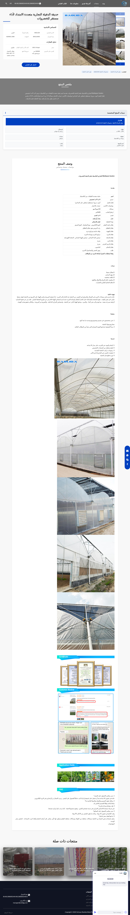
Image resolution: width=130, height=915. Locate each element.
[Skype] (127, 459)
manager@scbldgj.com (20, 903)
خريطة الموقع (8, 912)
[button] (120, 63)
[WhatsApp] (127, 455)
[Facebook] (127, 464)
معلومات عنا (74, 3)
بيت (103, 3)
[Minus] (95, 873)
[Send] (95, 912)
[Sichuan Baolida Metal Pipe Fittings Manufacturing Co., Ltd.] (124, 3)
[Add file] (126, 912)
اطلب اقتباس (62, 3)
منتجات (96, 3)
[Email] (127, 451)
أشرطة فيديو (86, 3)
